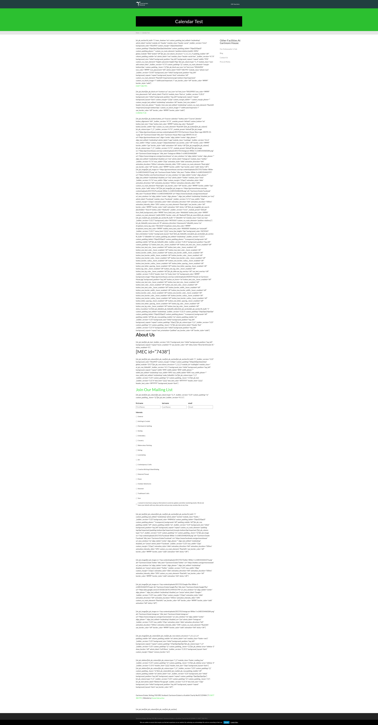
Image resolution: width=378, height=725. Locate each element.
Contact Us (224, 58)
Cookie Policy (234, 722)
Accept (226, 722)
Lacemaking (142, 455)
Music (140, 479)
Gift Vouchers (235, 4)
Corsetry (141, 440)
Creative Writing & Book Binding (148, 469)
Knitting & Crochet (144, 421)
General (140, 416)
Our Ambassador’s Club (228, 49)
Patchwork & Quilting (145, 426)
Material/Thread (143, 474)
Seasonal (141, 488)
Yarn (139, 498)
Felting (140, 450)
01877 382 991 (141, 86)
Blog (221, 53)
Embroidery (141, 436)
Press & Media (225, 62)
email (190, 403)
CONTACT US (141, 113)
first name (139, 403)
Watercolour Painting (145, 445)
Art (139, 460)
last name (165, 403)
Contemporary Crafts (145, 464)
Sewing (140, 431)
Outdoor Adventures (144, 484)
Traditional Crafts (143, 493)
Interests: (139, 412)
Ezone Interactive (158, 698)
